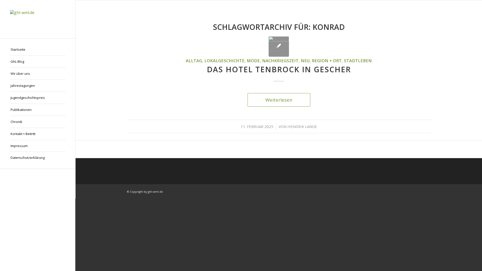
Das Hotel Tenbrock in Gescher (279, 69)
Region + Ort (327, 60)
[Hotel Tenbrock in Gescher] (279, 46)
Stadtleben (358, 60)
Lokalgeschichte (224, 60)
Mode (253, 60)
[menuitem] (38, 50)
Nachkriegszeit (280, 60)
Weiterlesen (278, 100)
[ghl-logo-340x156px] (37, 19)
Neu (305, 60)
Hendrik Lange (302, 126)
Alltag (194, 60)
